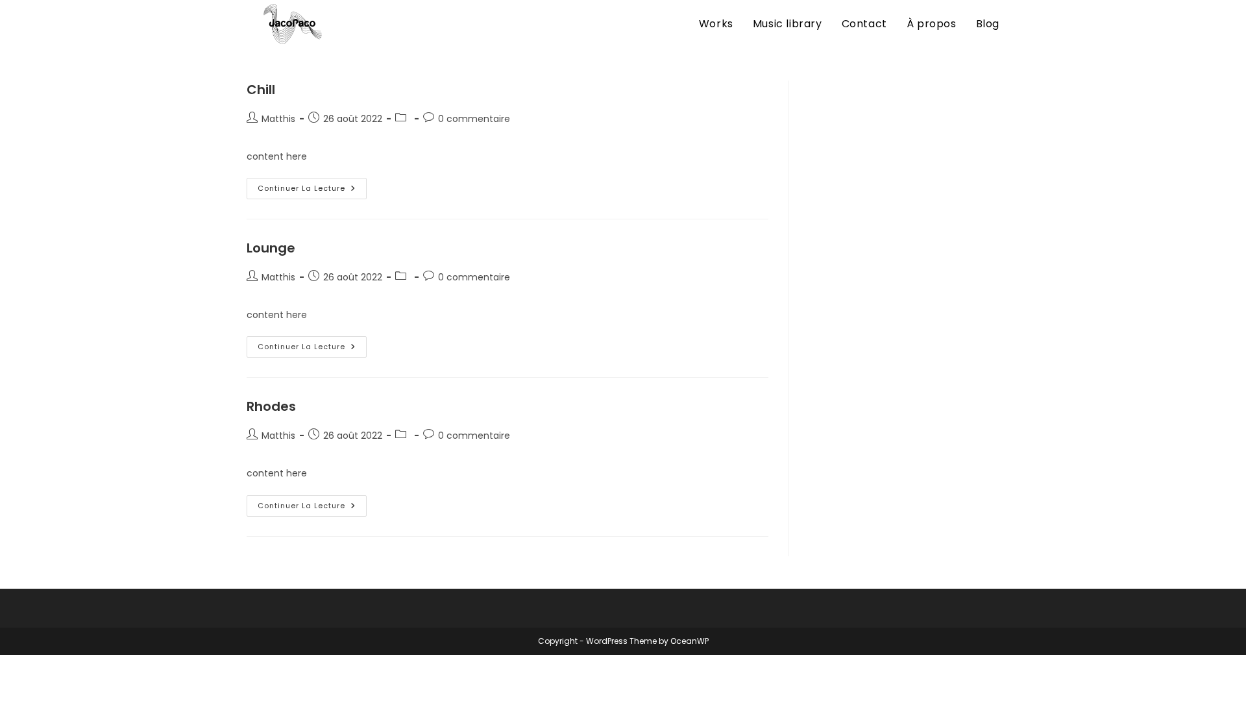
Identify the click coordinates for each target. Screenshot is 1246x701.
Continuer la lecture (312, 188)
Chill (261, 89)
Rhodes (271, 406)
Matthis (278, 118)
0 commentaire (474, 118)
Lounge (271, 248)
